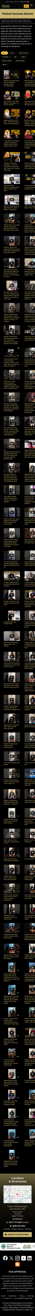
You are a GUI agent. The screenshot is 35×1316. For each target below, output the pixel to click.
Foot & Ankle (21, 61)
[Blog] (17, 1264)
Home (3, 1296)
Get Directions (17, 1219)
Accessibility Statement (23, 1298)
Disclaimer (12, 1296)
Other (5, 64)
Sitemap (31, 1296)
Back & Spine (24, 53)
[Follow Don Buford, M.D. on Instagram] (17, 1258)
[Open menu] (31, 6)
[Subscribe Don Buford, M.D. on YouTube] (23, 1258)
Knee (13, 53)
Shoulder (6, 57)
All (4, 53)
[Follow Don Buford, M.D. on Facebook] (5, 1258)
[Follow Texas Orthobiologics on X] (11, 1258)
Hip (16, 57)
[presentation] (17, 14)
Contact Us (7, 1298)
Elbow (24, 57)
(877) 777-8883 (25, 1)
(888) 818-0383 (19, 1226)
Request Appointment (18, 1234)
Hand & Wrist (7, 61)
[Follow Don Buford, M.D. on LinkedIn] (29, 1258)
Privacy (22, 1296)
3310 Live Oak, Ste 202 (12, 1)
